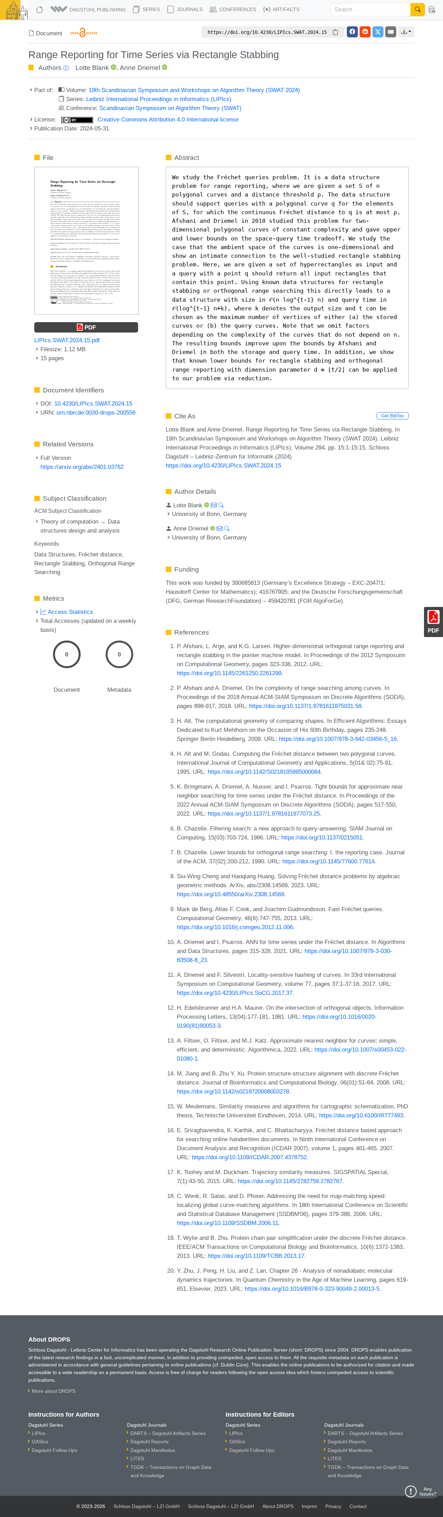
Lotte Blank (92, 67)
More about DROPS (53, 1391)
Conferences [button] (237, 9)
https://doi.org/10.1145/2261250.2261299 (229, 673)
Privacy (333, 1506)
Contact (358, 1506)
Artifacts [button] (285, 9)
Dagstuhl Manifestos (152, 1450)
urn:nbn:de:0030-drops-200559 (95, 412)
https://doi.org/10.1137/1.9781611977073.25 (264, 813)
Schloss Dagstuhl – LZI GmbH (147, 1506)
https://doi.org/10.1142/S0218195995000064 (264, 771)
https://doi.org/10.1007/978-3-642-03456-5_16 (338, 738)
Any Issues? (427, 1491)
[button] (88, 9)
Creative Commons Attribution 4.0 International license (167, 119)
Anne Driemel (140, 67)
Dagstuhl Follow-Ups (54, 1450)
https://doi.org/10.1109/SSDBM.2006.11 (227, 1222)
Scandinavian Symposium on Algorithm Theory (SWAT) (170, 108)
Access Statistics (69, 611)
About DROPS (277, 1506)
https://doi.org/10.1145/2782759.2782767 (290, 1181)
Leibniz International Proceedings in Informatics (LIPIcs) (159, 99)
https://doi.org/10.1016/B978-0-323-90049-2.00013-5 (312, 1288)
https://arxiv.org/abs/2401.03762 (82, 466)
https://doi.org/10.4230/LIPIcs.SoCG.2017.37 (234, 992)
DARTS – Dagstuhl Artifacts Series (168, 1433)
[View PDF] (86, 240)
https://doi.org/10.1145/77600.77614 (328, 861)
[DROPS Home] (40, 9)
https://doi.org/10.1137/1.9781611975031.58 (305, 705)
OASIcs (40, 1441)
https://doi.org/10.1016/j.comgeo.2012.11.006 (235, 927)
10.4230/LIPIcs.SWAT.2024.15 (93, 403)
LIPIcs (38, 1433)
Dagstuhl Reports (149, 1441)
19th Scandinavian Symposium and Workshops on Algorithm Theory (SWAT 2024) (194, 90)
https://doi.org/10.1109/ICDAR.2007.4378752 (249, 1157)
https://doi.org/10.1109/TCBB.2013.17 (256, 1255)
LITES (137, 1458)
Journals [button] (188, 9)
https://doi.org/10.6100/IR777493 (361, 1115)
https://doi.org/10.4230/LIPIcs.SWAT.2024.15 (223, 465)
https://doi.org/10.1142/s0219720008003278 (233, 1091)
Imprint (309, 1506)
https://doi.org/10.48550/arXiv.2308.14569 (230, 894)
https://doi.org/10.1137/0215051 (321, 837)
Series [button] (150, 9)
